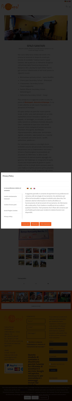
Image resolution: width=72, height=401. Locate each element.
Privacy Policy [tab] (8, 216)
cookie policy (32, 205)
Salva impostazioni (45, 224)
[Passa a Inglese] (34, 188)
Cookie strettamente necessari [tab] (10, 197)
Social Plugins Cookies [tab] (10, 210)
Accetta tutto (26, 224)
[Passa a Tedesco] (27, 188)
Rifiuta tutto (35, 224)
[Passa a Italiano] (31, 188)
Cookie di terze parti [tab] (10, 204)
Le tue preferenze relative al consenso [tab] (12, 189)
